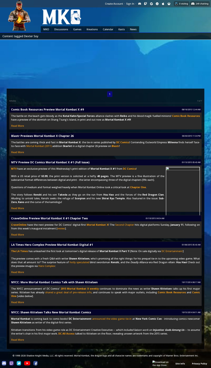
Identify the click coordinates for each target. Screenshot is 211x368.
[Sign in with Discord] (139, 3)
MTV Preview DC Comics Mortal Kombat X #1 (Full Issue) (50, 162)
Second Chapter (124, 224)
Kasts (121, 29)
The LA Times (19, 251)
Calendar (108, 29)
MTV (14, 168)
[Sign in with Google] (151, 3)
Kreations (92, 29)
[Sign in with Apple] (163, 3)
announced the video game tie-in (112, 318)
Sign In (130, 3)
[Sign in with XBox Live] (169, 3)
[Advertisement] (105, 63)
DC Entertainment (172, 251)
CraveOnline (19, 224)
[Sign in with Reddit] (157, 3)
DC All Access (66, 333)
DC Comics (122, 142)
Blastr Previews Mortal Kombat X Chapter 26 (42, 136)
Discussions (61, 29)
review (61, 228)
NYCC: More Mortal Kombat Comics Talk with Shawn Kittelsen (54, 282)
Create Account (114, 3)
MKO (46, 29)
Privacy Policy (199, 363)
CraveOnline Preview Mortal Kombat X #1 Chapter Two (49, 218)
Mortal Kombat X (97, 224)
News (133, 29)
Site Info (180, 363)
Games (77, 29)
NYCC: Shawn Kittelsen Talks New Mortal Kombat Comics (51, 312)
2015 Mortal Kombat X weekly (80, 288)
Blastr (115, 146)
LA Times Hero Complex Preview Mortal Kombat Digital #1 (52, 245)
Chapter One (138, 187)
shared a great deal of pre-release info (68, 292)
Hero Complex (46, 266)
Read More (17, 126)
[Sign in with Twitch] (145, 3)
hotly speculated (79, 262)
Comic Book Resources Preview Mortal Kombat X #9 (47, 109)
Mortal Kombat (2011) (39, 146)
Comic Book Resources (186, 116)
